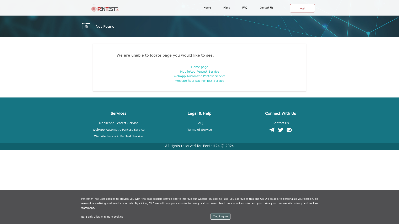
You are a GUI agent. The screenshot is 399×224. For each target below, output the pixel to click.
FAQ (244, 7)
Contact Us (281, 123)
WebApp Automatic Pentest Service (199, 76)
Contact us (266, 7)
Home (207, 7)
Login (302, 8)
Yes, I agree (220, 216)
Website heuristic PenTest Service (199, 80)
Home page (199, 67)
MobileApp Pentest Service (199, 71)
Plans (226, 7)
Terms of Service (199, 129)
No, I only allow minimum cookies (102, 216)
